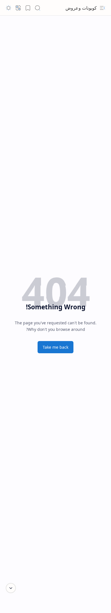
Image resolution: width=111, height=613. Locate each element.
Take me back (55, 347)
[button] (102, 8)
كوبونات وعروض (81, 8)
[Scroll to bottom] (11, 588)
